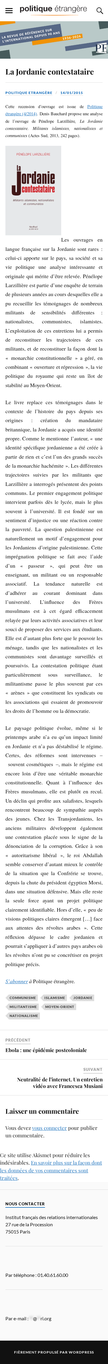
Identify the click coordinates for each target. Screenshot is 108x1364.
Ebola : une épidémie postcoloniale (46, 1050)
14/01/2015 (71, 92)
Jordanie (83, 998)
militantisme (23, 1007)
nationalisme (24, 1016)
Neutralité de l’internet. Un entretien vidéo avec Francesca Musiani (60, 1082)
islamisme (54, 998)
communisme (23, 998)
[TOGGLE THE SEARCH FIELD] (99, 11)
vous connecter (49, 1127)
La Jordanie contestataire (49, 71)
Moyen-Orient (59, 1007)
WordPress (81, 1352)
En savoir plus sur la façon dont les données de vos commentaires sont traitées (51, 1170)
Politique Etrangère (28, 92)
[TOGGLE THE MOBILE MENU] (9, 11)
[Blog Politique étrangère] (54, 10)
